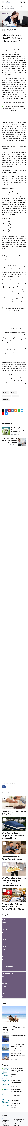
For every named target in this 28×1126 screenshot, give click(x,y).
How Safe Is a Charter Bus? (18, 1036)
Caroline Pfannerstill (16, 1049)
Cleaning (4, 929)
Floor (3, 949)
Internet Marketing (7, 966)
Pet (3, 976)
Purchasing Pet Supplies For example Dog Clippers (18, 430)
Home (3, 7)
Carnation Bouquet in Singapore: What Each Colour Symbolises (17, 1070)
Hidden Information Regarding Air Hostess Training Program (9, 440)
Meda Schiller (14, 1074)
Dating (4, 932)
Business (4, 922)
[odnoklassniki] (15, 410)
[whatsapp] (19, 410)
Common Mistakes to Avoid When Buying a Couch (17, 1091)
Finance (4, 946)
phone (16, 396)
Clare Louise (5, 1024)
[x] (3, 410)
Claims (6, 392)
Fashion (4, 939)
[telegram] (22, 410)
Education (5, 13)
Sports (4, 986)
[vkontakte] (12, 410)
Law (3, 970)
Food (3, 953)
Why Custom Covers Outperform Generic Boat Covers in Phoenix (13, 835)
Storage (4, 990)
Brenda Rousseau (12, 29)
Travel (3, 997)
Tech (3, 993)
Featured (4, 943)
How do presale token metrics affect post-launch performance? (18, 1121)
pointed (6, 399)
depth (14, 392)
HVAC (3, 963)
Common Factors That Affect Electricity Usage (12, 857)
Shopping (4, 983)
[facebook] (6, 410)
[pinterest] (9, 410)
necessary (7, 396)
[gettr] (3, 413)
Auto (3, 919)
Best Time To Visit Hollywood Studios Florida (18, 1054)
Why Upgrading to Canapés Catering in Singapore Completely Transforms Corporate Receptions (14, 881)
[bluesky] (6, 413)
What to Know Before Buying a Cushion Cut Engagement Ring (17, 1080)
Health (4, 956)
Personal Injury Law (7, 973)
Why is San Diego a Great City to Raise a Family (18, 1045)
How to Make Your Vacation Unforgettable (13, 1028)
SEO (3, 980)
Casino (4, 926)
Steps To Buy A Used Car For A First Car (14, 812)
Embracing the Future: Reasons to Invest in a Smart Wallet (18, 1101)
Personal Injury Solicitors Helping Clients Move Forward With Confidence (13, 906)
